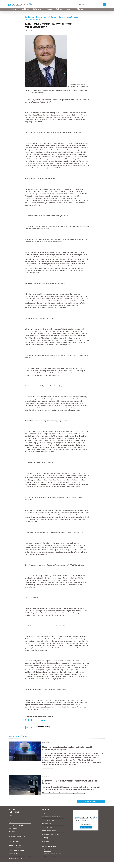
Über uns (80, 9)
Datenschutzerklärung (17, 825)
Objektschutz (29, 17)
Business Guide (38, 9)
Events (49, 9)
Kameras (62, 17)
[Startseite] (20, 4)
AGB (10, 822)
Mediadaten (13, 828)
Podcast (59, 9)
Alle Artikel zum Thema (91, 801)
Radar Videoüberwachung (66, 793)
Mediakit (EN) (13, 832)
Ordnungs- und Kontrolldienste (46, 17)
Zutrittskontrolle (48, 820)
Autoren (11, 816)
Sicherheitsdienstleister (33, 19)
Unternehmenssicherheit (51, 817)
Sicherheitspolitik (48, 841)
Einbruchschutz (47, 827)
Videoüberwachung (73, 17)
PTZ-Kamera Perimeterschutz (50, 793)
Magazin (69, 9)
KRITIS (44, 813)
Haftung (45, 838)
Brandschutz (46, 824)
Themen (14, 9)
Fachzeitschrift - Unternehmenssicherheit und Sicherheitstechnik (52, 854)
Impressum (12, 819)
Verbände (25, 9)
